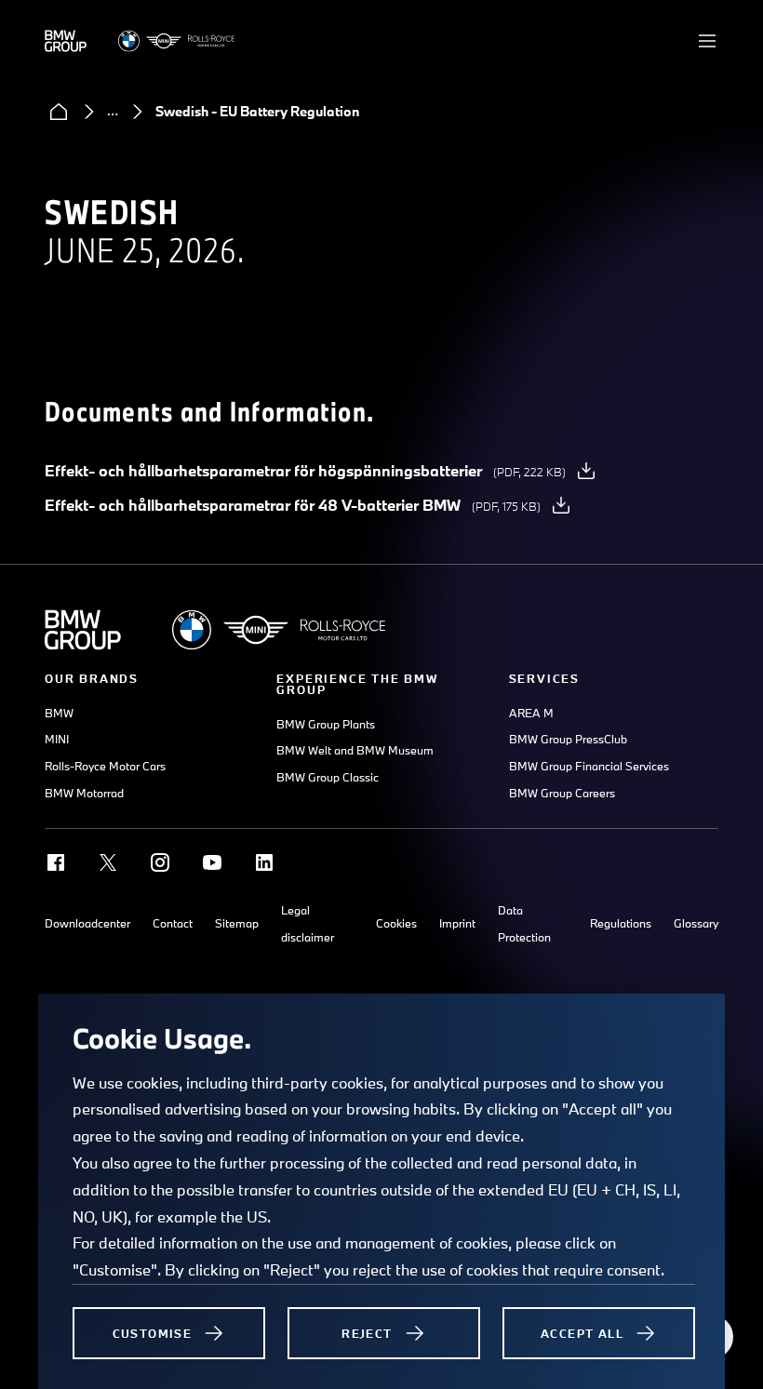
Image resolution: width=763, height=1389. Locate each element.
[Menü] (707, 41)
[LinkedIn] (264, 862)
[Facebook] (56, 862)
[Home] (58, 111)
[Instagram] (160, 862)
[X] (108, 862)
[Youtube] (212, 862)
